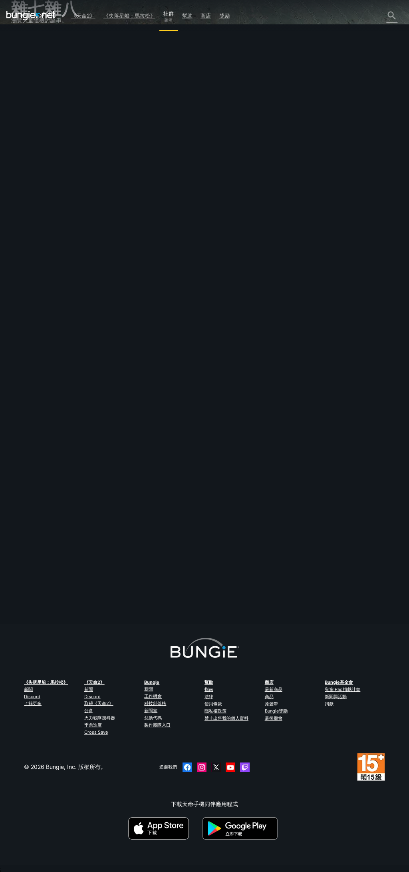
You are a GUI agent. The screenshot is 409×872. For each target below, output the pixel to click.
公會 (88, 710)
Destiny (31, 15)
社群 (168, 12)
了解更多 (33, 703)
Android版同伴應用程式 (45, 145)
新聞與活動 (336, 696)
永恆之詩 (27, 107)
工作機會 (153, 696)
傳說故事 (27, 69)
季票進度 (93, 725)
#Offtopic (121, 229)
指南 (208, 689)
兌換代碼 (153, 718)
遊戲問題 (27, 115)
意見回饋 (27, 54)
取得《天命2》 (98, 703)
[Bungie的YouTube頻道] (230, 767)
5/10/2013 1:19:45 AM (173, 272)
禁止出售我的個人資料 (226, 718)
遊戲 (21, 77)
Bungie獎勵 (276, 711)
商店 (206, 15)
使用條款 (213, 704)
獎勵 (224, 15)
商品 (269, 696)
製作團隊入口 (157, 725)
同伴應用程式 (33, 176)
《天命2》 (83, 15)
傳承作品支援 (33, 168)
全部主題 (27, 39)
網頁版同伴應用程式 (41, 130)
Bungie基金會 (339, 682)
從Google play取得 (242, 828)
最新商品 (273, 689)
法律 (208, 696)
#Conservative (194, 229)
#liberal (220, 229)
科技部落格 (155, 703)
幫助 (187, 15)
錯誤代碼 (27, 92)
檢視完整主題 (127, 257)
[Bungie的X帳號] (216, 767)
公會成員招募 (33, 183)
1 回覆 (122, 619)
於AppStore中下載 (164, 828)
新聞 (28, 689)
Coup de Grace (130, 167)
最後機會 (273, 718)
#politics (167, 229)
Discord (32, 696)
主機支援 (27, 160)
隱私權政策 (215, 711)
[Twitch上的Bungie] (245, 767)
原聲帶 (271, 704)
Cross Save (96, 732)
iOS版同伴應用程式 (40, 138)
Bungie (151, 682)
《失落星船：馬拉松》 (129, 15)
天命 (21, 191)
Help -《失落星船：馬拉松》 (52, 206)
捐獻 (329, 704)
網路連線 (27, 100)
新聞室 (150, 710)
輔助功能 (27, 122)
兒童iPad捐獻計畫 (342, 689)
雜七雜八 (27, 198)
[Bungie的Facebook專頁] (187, 767)
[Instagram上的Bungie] (201, 767)
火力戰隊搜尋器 (99, 718)
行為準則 (25, 230)
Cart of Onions (129, 580)
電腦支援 (27, 153)
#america (145, 229)
